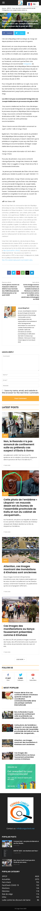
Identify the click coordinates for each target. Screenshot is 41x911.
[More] (28, 33)
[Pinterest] (18, 273)
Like (8, 674)
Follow (20, 674)
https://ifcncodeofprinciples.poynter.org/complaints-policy (17, 260)
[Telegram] (32, 273)
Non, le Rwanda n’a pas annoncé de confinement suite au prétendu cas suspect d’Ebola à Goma (19, 446)
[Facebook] (9, 273)
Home (4, 8)
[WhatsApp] (23, 273)
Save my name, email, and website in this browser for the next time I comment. (20, 391)
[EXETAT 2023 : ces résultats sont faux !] (7, 853)
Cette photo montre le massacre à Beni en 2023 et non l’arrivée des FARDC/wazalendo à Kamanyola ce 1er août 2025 (10, 290)
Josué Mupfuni (23, 308)
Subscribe (33, 674)
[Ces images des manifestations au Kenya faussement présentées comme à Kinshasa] (20, 609)
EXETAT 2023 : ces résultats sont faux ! (26, 851)
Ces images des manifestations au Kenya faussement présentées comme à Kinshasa (19, 630)
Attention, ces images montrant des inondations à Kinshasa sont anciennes (20, 569)
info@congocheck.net (25, 828)
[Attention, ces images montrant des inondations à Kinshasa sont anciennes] (20, 550)
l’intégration (27, 64)
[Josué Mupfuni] (10, 325)
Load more (19, 659)
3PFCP (9, 8)
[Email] (27, 273)
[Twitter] (14, 273)
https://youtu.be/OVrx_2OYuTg (11, 250)
